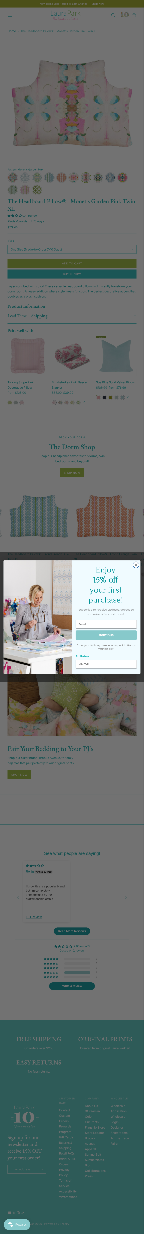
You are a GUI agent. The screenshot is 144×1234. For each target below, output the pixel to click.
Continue (106, 635)
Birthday (82, 656)
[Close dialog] (136, 565)
